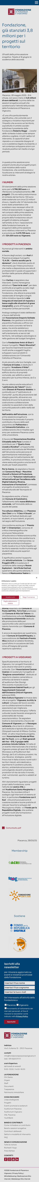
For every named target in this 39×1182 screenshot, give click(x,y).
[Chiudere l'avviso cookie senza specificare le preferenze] (36, 577)
